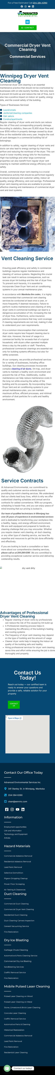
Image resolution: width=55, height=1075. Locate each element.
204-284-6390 (40, 3)
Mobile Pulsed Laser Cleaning (27, 986)
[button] (27, 22)
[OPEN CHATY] (7, 1068)
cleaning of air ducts (21, 368)
